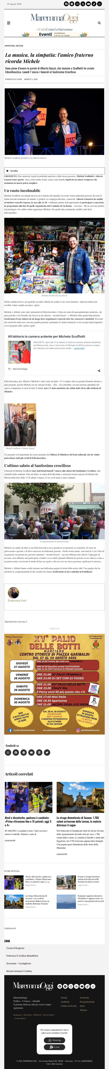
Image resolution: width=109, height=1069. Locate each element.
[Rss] (82, 3)
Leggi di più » (30, 885)
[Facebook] (66, 3)
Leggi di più (10, 841)
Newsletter (28, 1015)
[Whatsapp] (99, 3)
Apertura (10, 46)
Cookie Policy (20, 1018)
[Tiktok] (94, 3)
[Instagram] (77, 3)
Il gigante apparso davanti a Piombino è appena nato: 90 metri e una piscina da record (91, 898)
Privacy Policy (48, 1015)
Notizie (19, 46)
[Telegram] (71, 3)
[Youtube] (88, 3)
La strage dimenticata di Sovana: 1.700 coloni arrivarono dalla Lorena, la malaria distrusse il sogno (79, 821)
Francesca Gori (17, 600)
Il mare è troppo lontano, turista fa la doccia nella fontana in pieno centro (89, 879)
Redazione (17, 1015)
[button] (8, 752)
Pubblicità (37, 1015)
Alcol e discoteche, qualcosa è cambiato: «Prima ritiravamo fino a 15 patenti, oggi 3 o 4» (28, 821)
